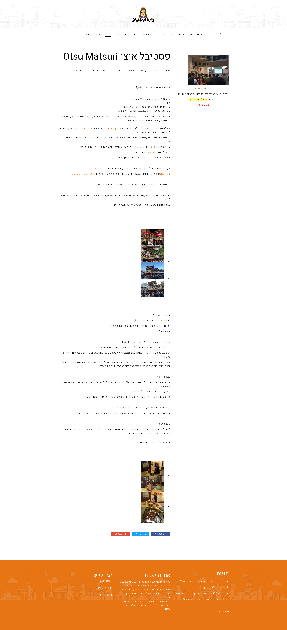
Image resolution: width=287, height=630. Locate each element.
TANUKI (159, 320)
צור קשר (86, 34)
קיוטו (91, 116)
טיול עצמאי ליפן (194, 581)
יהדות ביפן (168, 34)
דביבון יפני (149, 342)
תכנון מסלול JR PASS (218, 593)
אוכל (118, 34)
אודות (190, 34)
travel (178, 593)
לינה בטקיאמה (88, 128)
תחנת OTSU (164, 174)
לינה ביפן (211, 587)
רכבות (184, 593)
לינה (157, 34)
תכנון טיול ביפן (222, 581)
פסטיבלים (165, 70)
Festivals (79, 71)
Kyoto (225, 599)
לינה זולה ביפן (208, 599)
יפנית (199, 34)
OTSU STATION (99, 168)
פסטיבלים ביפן (98, 71)
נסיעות (197, 587)
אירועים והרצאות (103, 34)
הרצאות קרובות (202, 88)
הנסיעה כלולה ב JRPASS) (83, 174)
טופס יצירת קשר (105, 588)
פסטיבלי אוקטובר (149, 71)
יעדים (137, 34)
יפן (204, 581)
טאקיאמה (114, 128)
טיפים (127, 34)
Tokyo (183, 581)
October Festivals (123, 71)
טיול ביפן (210, 581)
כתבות (180, 34)
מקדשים (196, 599)
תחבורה (147, 34)
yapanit (224, 587)
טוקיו (190, 593)
